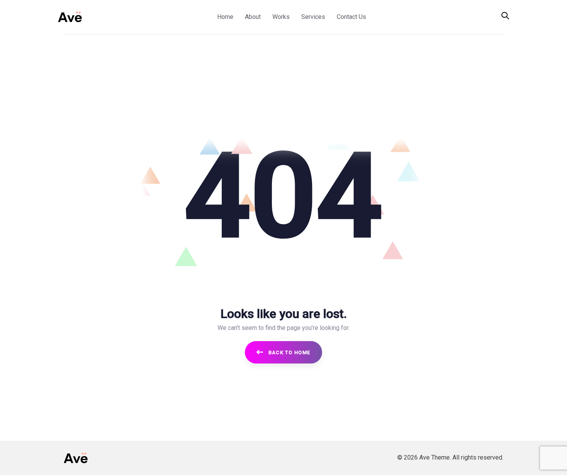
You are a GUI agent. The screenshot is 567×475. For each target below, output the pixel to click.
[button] (505, 16)
